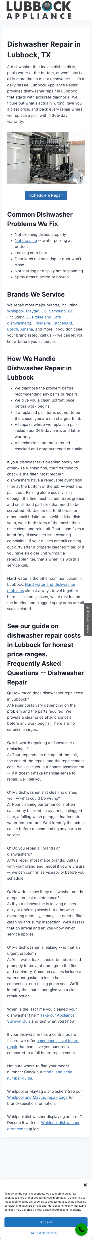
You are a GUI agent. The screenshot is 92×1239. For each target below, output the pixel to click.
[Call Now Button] (81, 1229)
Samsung (57, 311)
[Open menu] (82, 10)
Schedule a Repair (46, 195)
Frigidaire (41, 323)
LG (44, 311)
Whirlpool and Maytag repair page (37, 1097)
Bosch (12, 329)
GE (70, 311)
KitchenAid (62, 323)
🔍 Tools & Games (88, 619)
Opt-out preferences (43, 1233)
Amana (26, 329)
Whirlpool (15, 311)
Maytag (32, 311)
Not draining (26, 240)
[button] (85, 1185)
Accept (46, 1222)
